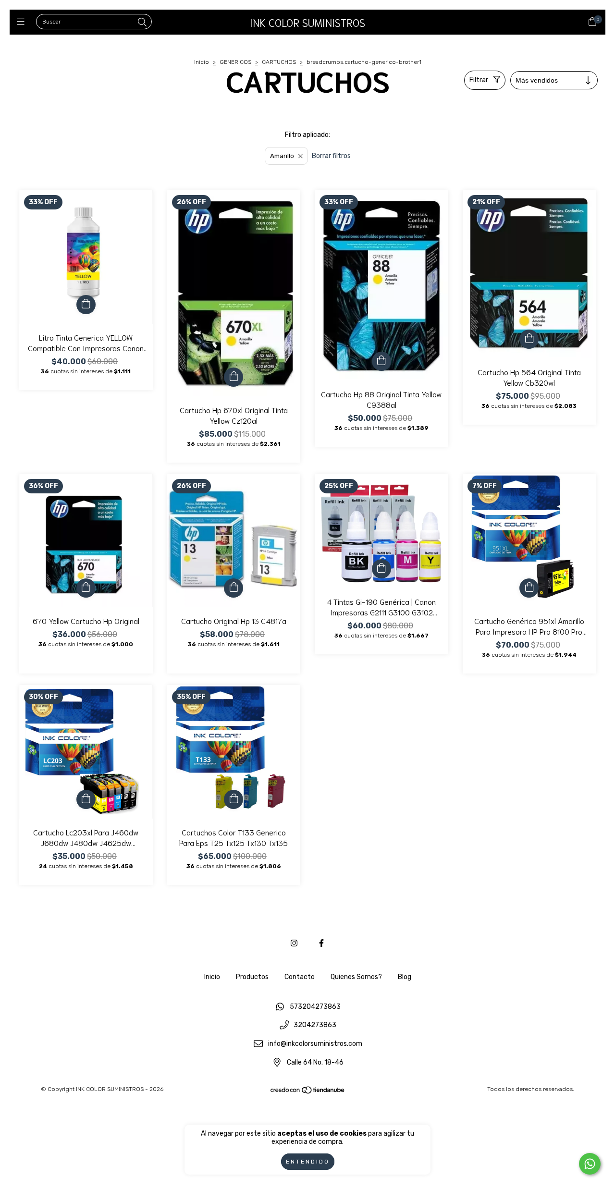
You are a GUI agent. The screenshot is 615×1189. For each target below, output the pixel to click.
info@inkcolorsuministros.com (315, 1044)
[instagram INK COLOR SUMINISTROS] (294, 943)
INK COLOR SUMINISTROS (307, 22)
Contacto (299, 977)
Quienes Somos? (356, 977)
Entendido (308, 1161)
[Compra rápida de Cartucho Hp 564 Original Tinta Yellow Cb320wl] (529, 339)
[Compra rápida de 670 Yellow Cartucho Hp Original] (86, 588)
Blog (404, 977)
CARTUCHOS (279, 62)
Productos (252, 977)
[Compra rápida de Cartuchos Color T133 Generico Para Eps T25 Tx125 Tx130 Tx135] (233, 799)
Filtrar (478, 80)
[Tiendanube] (308, 1092)
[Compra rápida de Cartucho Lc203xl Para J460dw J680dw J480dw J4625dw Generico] (86, 799)
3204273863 (315, 1025)
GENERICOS (235, 62)
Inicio (201, 62)
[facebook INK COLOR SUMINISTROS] (321, 943)
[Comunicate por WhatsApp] (590, 1164)
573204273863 (315, 1007)
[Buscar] (142, 22)
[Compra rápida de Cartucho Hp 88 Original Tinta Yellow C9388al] (381, 361)
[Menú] (23, 22)
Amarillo (282, 155)
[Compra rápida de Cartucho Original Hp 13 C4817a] (233, 588)
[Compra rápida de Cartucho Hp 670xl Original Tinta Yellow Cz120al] (233, 377)
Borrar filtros (331, 156)
